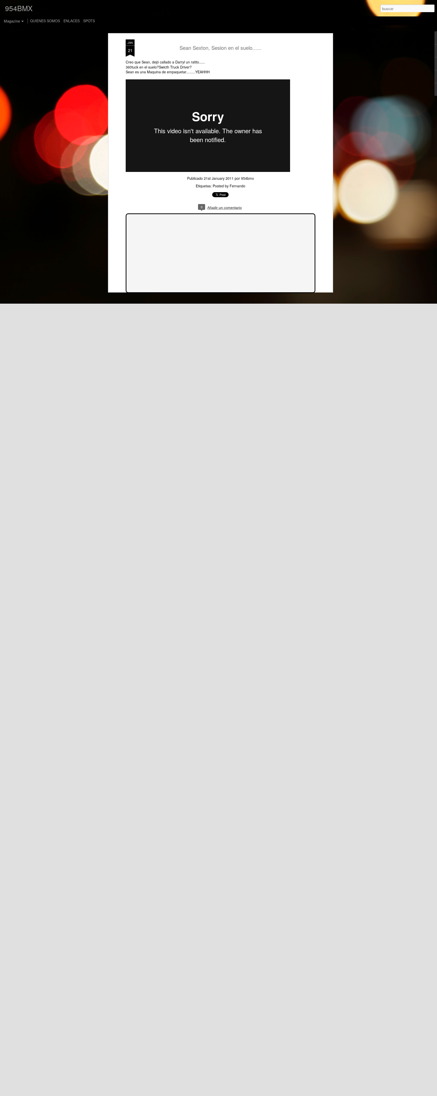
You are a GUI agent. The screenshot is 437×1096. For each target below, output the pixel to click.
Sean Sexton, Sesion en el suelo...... (220, 47)
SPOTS (89, 20)
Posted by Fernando (229, 185)
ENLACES (71, 20)
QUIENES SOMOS (45, 20)
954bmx (247, 178)
